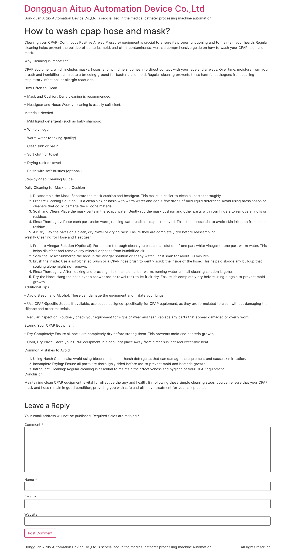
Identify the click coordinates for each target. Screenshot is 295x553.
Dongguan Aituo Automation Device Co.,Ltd (114, 8)
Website (30, 514)
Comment (33, 424)
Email (30, 497)
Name (30, 479)
